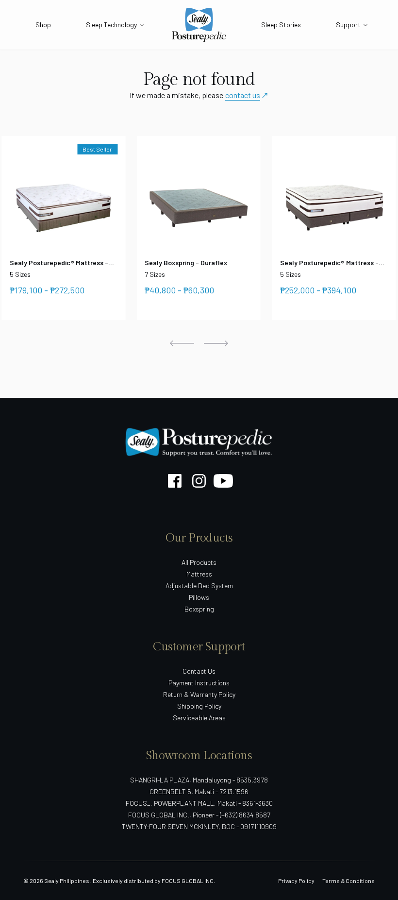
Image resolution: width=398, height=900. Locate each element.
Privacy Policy (296, 880)
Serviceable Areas (199, 717)
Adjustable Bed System (199, 585)
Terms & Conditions (348, 880)
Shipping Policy (199, 706)
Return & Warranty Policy (199, 694)
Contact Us (199, 671)
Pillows (199, 597)
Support (348, 24)
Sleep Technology (111, 24)
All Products (199, 562)
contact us (242, 95)
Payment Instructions (199, 683)
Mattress (199, 574)
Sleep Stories (281, 24)
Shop (43, 24)
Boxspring (199, 609)
